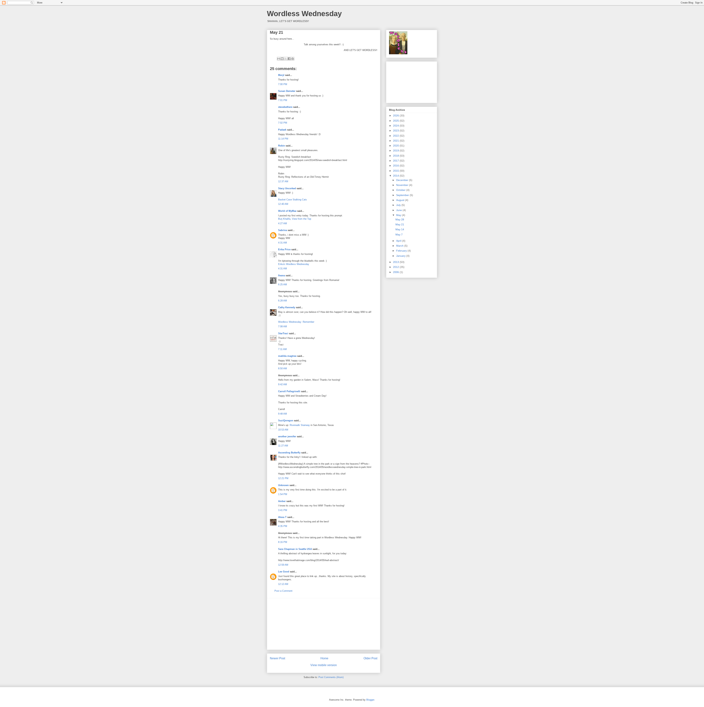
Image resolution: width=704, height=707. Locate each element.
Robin (281, 145)
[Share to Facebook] (289, 59)
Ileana (281, 275)
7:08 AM (282, 326)
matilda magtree (287, 356)
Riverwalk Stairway (300, 425)
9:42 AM (282, 384)
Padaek (282, 129)
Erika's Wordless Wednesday (293, 264)
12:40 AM (283, 204)
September (403, 195)
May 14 (399, 229)
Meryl (281, 75)
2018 (396, 155)
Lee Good (283, 571)
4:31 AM (282, 242)
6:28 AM (282, 300)
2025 (396, 120)
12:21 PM (283, 478)
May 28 (399, 219)
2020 (396, 145)
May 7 (399, 234)
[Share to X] (285, 59)
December (402, 180)
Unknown (283, 485)
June (399, 210)
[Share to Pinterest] (292, 59)
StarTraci (283, 333)
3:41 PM (282, 510)
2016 (396, 165)
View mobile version (323, 665)
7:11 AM (282, 349)
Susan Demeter (286, 91)
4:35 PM (282, 526)
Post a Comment (283, 590)
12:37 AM (283, 181)
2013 (396, 262)
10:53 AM (283, 429)
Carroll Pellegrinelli (289, 391)
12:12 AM (283, 584)
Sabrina (282, 230)
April (399, 240)
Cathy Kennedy (286, 307)
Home (324, 658)
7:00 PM (282, 84)
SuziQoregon (285, 420)
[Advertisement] (323, 624)
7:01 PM (282, 100)
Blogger (370, 699)
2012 (396, 266)
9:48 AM (282, 413)
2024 (396, 125)
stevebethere (285, 107)
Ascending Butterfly (289, 452)
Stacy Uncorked (287, 188)
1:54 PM (282, 494)
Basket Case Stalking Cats (292, 199)
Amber (282, 501)
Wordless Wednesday (304, 14)
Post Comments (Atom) (331, 677)
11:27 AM (283, 445)
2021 (396, 140)
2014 (396, 175)
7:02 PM (282, 122)
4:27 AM (282, 223)
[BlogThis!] (282, 59)
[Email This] (278, 59)
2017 (396, 160)
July (399, 205)
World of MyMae (287, 211)
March (400, 245)
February (402, 250)
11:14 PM (283, 138)
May (399, 215)
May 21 (399, 224)
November (402, 185)
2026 (396, 115)
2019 (396, 150)
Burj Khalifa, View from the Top (294, 218)
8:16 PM (282, 542)
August (400, 200)
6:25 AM (282, 284)
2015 (396, 170)
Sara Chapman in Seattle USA (295, 549)
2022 (396, 135)
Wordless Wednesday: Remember (296, 321)
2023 (396, 130)
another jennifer (287, 436)
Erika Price (284, 249)
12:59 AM (283, 564)
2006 (396, 272)
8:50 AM (282, 368)
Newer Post (277, 658)
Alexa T (282, 517)
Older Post (370, 658)
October (401, 189)
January (401, 255)
